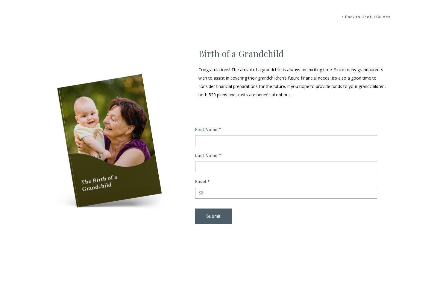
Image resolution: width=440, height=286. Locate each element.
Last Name (208, 155)
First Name (208, 129)
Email (202, 181)
